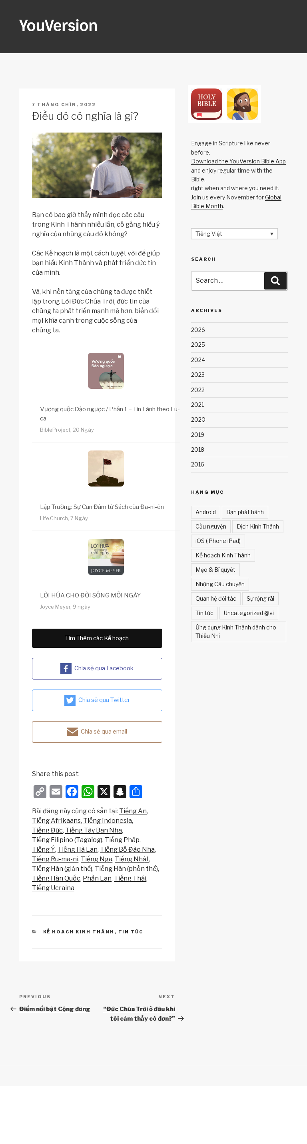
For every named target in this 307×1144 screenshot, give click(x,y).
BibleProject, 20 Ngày (67, 429)
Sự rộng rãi (260, 598)
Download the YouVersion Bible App (238, 161)
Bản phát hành (245, 512)
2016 (197, 464)
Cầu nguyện (210, 526)
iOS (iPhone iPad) (218, 540)
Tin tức (131, 932)
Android (205, 512)
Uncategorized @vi (249, 612)
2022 (198, 389)
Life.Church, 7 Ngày (64, 518)
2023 (198, 374)
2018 (197, 449)
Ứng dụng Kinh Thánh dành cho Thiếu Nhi (235, 631)
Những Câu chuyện (220, 584)
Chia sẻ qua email (104, 731)
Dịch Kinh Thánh (258, 526)
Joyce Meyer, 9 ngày (65, 606)
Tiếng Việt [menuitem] (208, 233)
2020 (198, 419)
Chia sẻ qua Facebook (104, 668)
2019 (197, 434)
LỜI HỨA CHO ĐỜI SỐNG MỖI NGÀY (90, 595)
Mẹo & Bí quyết (215, 569)
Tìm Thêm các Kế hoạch (97, 638)
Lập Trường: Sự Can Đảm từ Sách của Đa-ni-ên (102, 507)
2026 (198, 329)
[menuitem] (133, 811)
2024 (198, 359)
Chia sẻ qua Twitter (104, 700)
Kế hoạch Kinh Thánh (79, 932)
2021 (197, 404)
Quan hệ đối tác (215, 598)
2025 (198, 344)
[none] (234, 233)
